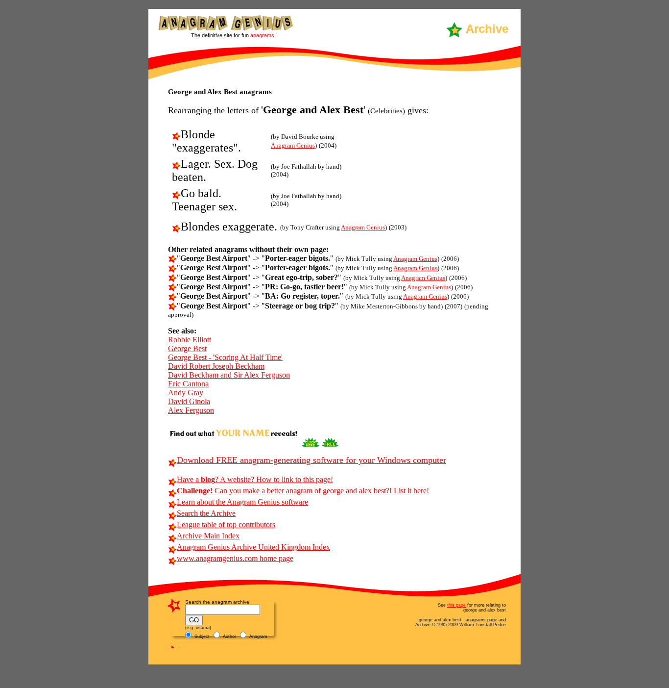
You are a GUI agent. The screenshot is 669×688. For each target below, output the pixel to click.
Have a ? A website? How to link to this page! (255, 479)
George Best (187, 348)
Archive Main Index (208, 536)
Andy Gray (185, 392)
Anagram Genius (293, 145)
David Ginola (189, 401)
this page (456, 605)
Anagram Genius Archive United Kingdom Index (253, 547)
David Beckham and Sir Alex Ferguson (229, 375)
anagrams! (263, 35)
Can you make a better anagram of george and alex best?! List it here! (303, 490)
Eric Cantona (188, 384)
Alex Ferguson (191, 410)
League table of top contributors (226, 524)
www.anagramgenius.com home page (235, 558)
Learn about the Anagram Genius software (242, 502)
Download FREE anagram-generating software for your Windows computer (311, 460)
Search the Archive (206, 513)
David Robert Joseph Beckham (216, 366)
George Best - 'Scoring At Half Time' (225, 357)
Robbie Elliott (189, 339)
